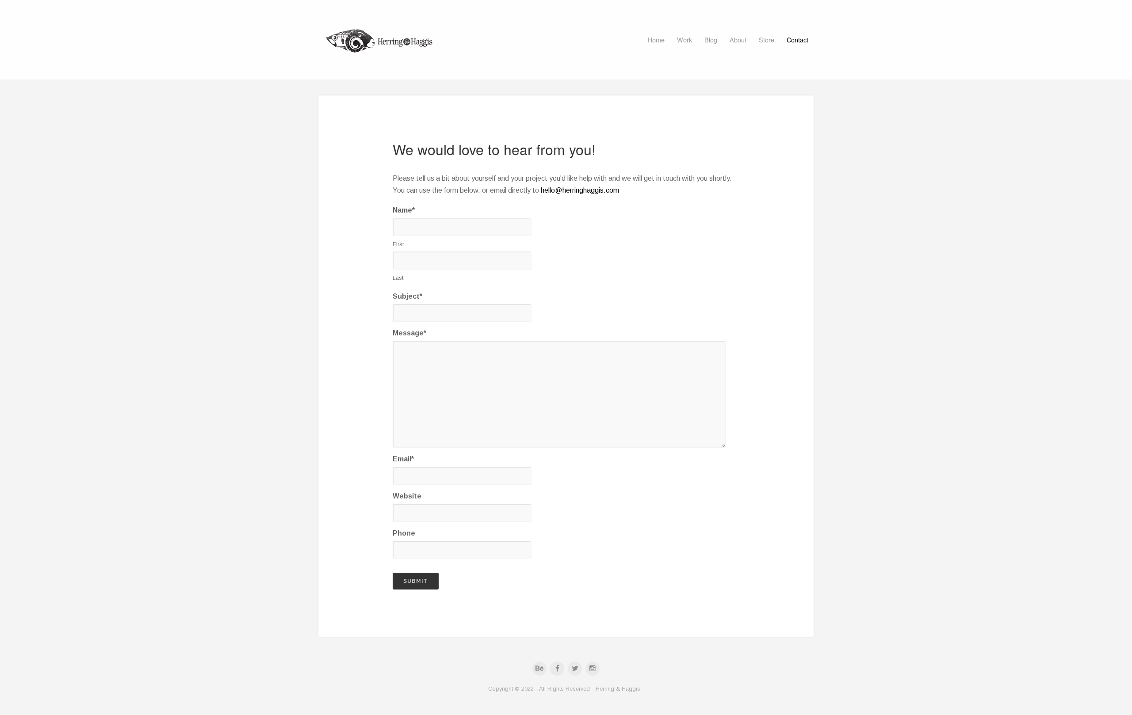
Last (398, 277)
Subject (407, 296)
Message (409, 333)
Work (684, 39)
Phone (404, 533)
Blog (710, 39)
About (738, 39)
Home (656, 39)
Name (404, 210)
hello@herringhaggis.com (580, 190)
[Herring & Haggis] (380, 40)
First (398, 244)
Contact (797, 39)
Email (403, 459)
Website (407, 496)
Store (766, 39)
